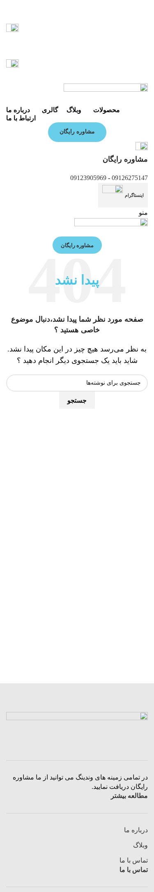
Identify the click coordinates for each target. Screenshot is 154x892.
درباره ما (136, 830)
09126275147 (130, 177)
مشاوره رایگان (77, 131)
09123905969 (88, 177)
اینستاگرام (134, 195)
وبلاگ (140, 845)
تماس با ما (134, 860)
